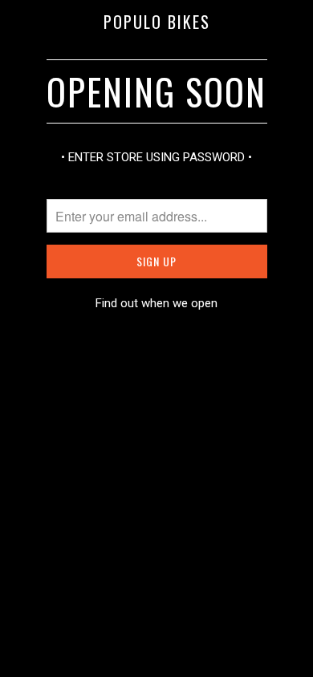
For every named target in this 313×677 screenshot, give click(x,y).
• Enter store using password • (156, 157)
